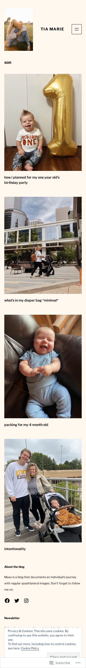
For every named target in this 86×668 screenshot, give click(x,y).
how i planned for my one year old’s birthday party (31, 180)
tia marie (52, 29)
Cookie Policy (30, 648)
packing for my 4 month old (26, 425)
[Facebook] (7, 601)
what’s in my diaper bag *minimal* (31, 300)
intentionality (15, 549)
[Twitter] (17, 601)
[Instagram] (26, 601)
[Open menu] (77, 29)
